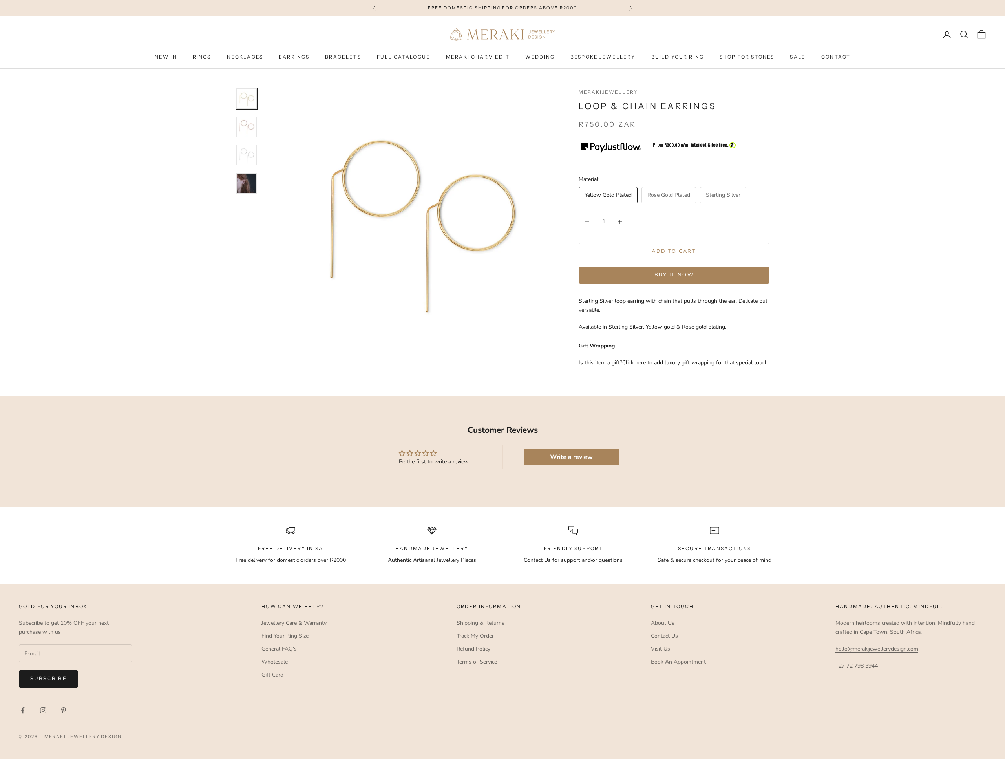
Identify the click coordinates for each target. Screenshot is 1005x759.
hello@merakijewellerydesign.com (876, 649)
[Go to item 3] (247, 155)
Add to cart (674, 251)
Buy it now (674, 275)
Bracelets (343, 57)
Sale (798, 57)
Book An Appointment (678, 662)
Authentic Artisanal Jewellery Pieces (432, 560)
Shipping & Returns (480, 623)
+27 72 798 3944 (856, 665)
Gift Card (272, 675)
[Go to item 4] (247, 183)
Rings (202, 57)
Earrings (294, 57)
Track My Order (475, 636)
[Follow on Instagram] (43, 710)
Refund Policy (473, 649)
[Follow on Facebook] (23, 710)
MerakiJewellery (608, 92)
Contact (835, 57)
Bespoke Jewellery (603, 57)
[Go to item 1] (247, 99)
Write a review (571, 457)
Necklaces (245, 57)
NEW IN (166, 57)
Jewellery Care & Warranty (294, 623)
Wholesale (274, 662)
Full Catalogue (403, 57)
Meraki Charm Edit (478, 57)
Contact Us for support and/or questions (573, 560)
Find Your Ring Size (285, 636)
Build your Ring (677, 57)
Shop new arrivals (552, 8)
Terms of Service (477, 662)
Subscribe (48, 678)
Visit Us (660, 649)
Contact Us (664, 636)
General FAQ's (279, 649)
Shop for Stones (747, 57)
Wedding (540, 57)
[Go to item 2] (247, 127)
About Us (662, 623)
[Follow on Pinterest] (64, 710)
